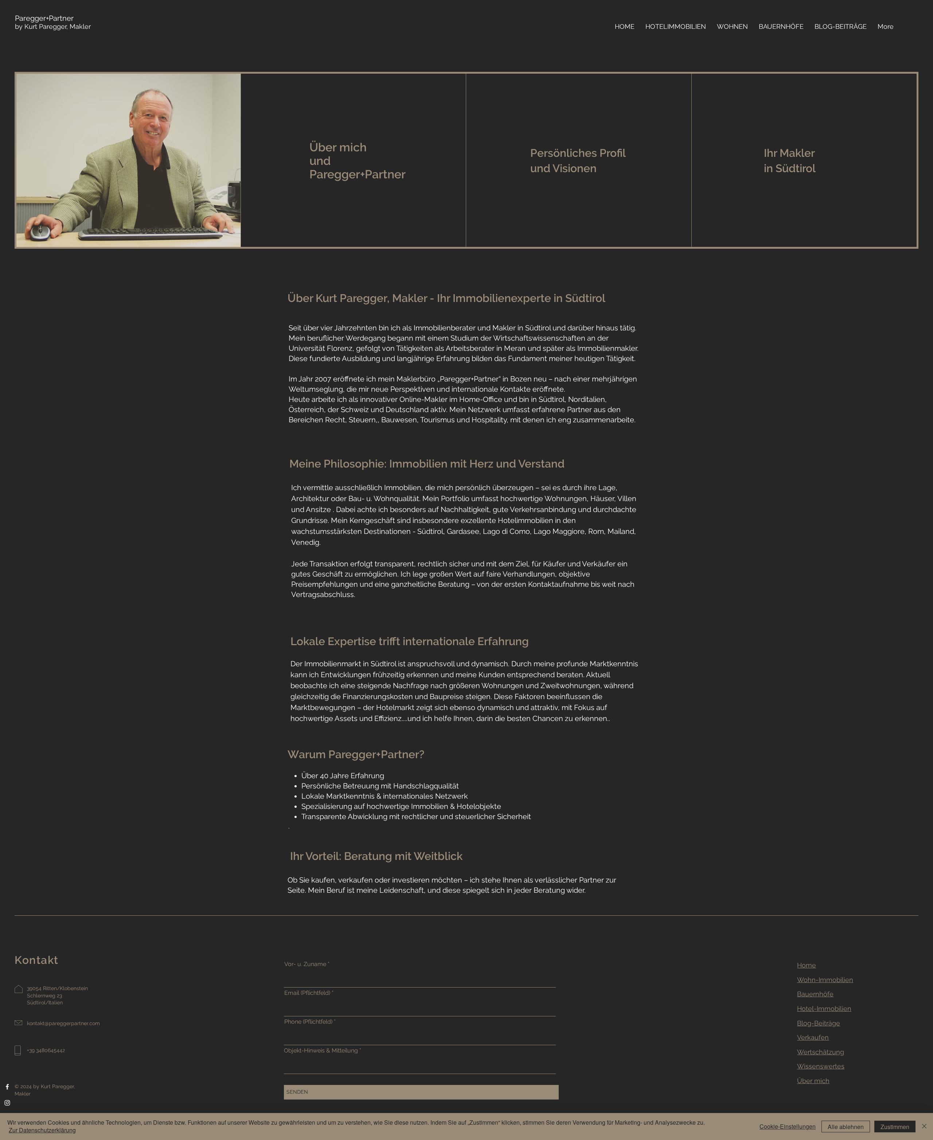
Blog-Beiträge (818, 1023)
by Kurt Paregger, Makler (53, 22)
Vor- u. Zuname (305, 964)
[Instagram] (7, 1102)
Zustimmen (895, 1126)
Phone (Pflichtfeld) (309, 1022)
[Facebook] (7, 1086)
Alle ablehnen (846, 1126)
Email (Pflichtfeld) (307, 993)
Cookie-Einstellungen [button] (788, 1126)
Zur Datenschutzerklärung (42, 1130)
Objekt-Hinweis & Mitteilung (321, 1051)
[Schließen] (924, 1126)
